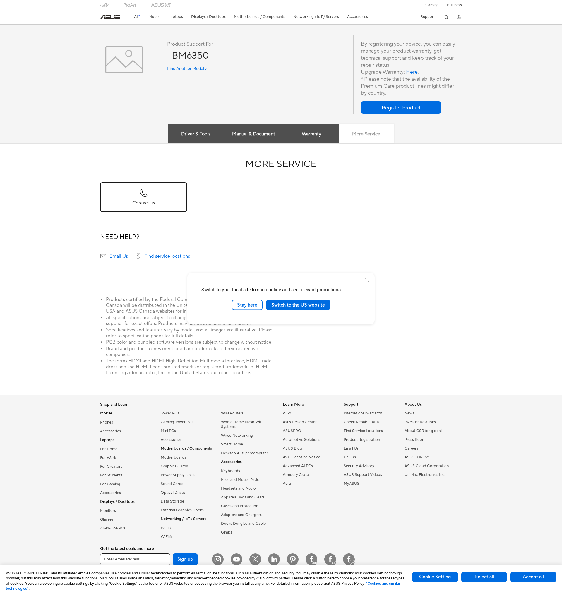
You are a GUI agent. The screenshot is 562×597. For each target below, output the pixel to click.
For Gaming (110, 484)
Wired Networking (237, 435)
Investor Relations (420, 422)
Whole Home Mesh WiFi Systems (242, 424)
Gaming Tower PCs (177, 422)
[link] (110, 17)
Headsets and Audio (238, 488)
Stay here (247, 305)
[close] (367, 280)
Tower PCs (170, 413)
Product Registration (362, 439)
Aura (287, 483)
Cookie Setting (435, 577)
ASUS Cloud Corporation (427, 466)
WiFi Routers (232, 413)
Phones (106, 422)
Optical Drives (173, 492)
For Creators (111, 466)
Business (454, 5)
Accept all (533, 577)
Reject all (484, 577)
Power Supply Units (178, 475)
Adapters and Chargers (241, 514)
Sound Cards (172, 483)
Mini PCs (168, 431)
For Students (111, 475)
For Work (108, 457)
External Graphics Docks (182, 510)
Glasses (106, 519)
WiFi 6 (166, 536)
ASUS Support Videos (363, 474)
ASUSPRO (292, 431)
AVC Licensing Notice (301, 457)
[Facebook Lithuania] (330, 559)
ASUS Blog (292, 448)
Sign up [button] (185, 559)
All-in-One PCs (113, 528)
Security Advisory (359, 466)
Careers (411, 448)
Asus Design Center (300, 422)
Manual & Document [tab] (253, 134)
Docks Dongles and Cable (243, 523)
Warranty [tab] (311, 134)
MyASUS (351, 483)
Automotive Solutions (301, 439)
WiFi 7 (166, 528)
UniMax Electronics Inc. (425, 474)
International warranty (363, 413)
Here (412, 72)
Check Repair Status (361, 422)
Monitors (108, 510)
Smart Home (232, 444)
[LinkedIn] (274, 559)
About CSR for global (423, 431)
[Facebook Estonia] (311, 559)
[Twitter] (255, 559)
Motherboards (173, 457)
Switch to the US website (298, 305)
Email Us (118, 256)
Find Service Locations (363, 431)
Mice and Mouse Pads (240, 479)
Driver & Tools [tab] (195, 134)
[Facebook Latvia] (349, 559)
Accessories (110, 431)
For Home (108, 449)
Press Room (415, 439)
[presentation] (103, 256)
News (409, 413)
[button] (432, 5)
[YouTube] (236, 559)
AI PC (288, 413)
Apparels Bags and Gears (243, 497)
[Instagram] (218, 559)
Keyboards (230, 471)
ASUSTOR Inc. (417, 457)
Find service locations (167, 256)
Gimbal (227, 532)
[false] (401, 107)
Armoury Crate (296, 474)
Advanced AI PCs (298, 466)
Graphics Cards (174, 466)
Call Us (350, 457)
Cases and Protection (239, 506)
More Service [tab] (366, 134)
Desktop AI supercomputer (244, 453)
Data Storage (172, 501)
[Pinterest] (293, 559)
